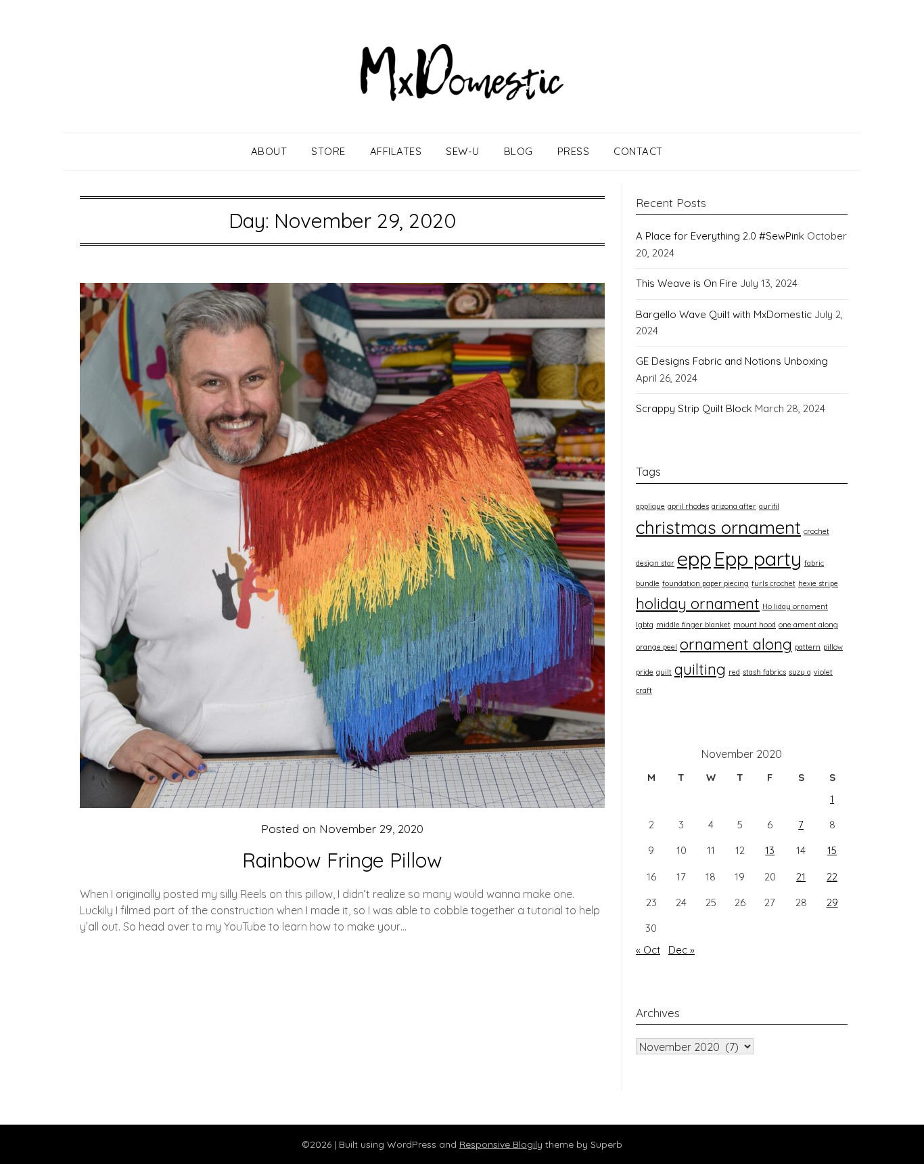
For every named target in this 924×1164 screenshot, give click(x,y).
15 (832, 850)
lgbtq (644, 624)
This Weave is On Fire (686, 283)
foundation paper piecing (705, 583)
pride (644, 672)
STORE (328, 151)
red (734, 672)
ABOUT (269, 151)
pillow (833, 647)
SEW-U (463, 151)
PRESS (573, 151)
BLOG (518, 151)
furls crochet (773, 583)
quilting (700, 669)
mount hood (754, 624)
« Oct (648, 949)
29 (832, 902)
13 (770, 850)
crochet (816, 531)
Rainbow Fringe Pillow (342, 860)
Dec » (681, 949)
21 (801, 876)
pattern (808, 647)
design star (655, 563)
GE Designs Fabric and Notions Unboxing (732, 361)
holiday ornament (698, 603)
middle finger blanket (693, 624)
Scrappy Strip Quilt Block (694, 408)
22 (832, 876)
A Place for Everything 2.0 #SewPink (720, 235)
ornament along (736, 644)
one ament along (808, 624)
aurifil (769, 506)
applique (650, 506)
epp (694, 558)
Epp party (758, 558)
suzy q (800, 672)
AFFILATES (396, 151)
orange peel (656, 647)
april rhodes (688, 506)
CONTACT (638, 151)
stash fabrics (764, 672)
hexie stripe (818, 583)
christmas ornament (718, 527)
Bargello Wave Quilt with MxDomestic (724, 314)
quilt (664, 672)
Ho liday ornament (795, 606)
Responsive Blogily (500, 1144)
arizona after (734, 506)
